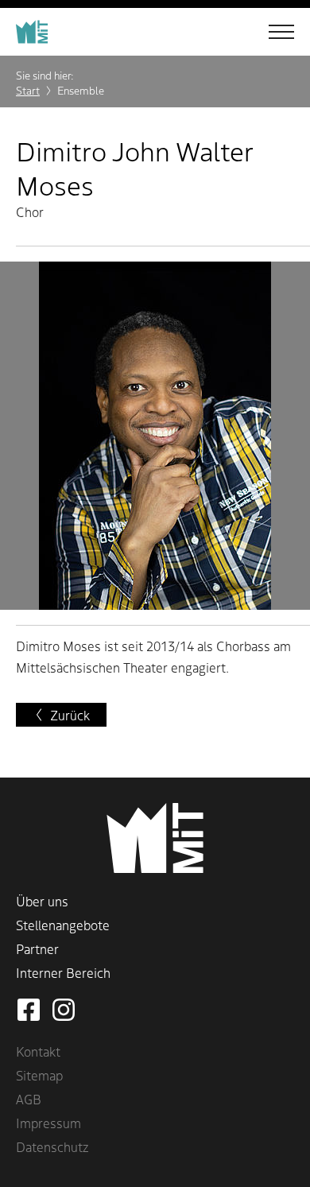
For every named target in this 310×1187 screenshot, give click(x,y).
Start (28, 90)
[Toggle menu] (270, 32)
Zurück (70, 714)
